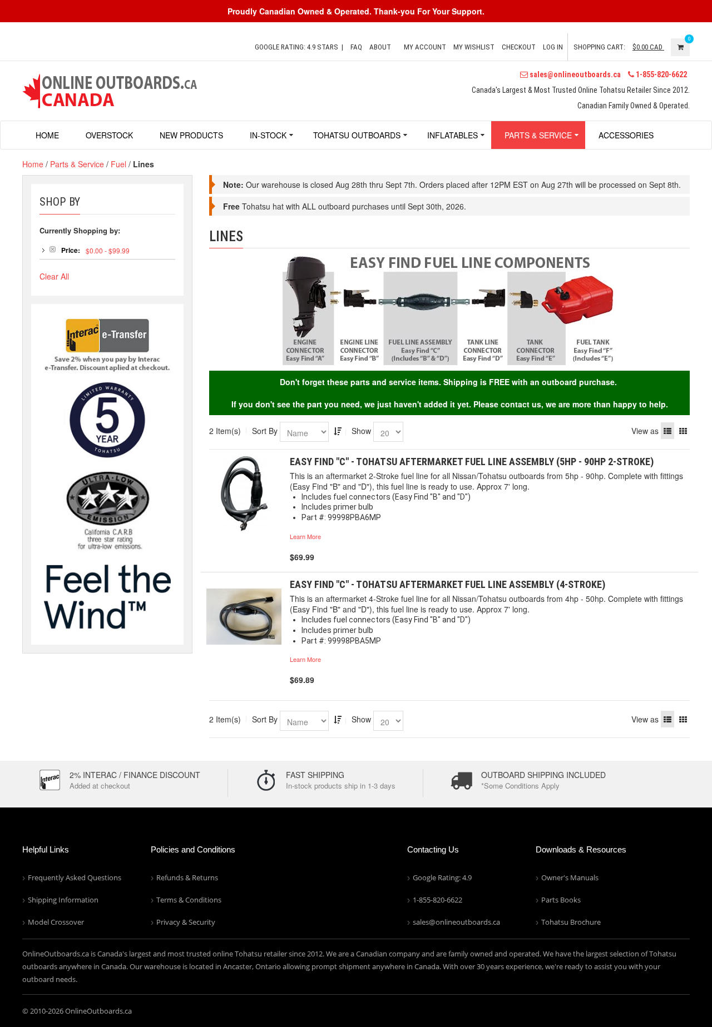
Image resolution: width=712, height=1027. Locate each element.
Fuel (118, 163)
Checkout (519, 47)
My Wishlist (474, 47)
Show (361, 430)
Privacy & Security (185, 922)
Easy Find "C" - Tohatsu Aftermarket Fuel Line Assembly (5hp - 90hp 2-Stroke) (472, 461)
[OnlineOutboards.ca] (109, 89)
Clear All (54, 276)
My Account (425, 47)
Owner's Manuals (570, 878)
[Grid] (683, 430)
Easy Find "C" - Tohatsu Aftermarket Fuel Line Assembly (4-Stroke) (447, 584)
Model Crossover (56, 922)
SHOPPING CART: (599, 47)
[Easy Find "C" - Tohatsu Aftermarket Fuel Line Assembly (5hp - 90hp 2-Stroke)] (243, 493)
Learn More (305, 536)
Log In (553, 47)
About (380, 47)
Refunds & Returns (187, 878)
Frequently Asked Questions (74, 878)
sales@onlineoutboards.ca (574, 74)
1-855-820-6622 (660, 74)
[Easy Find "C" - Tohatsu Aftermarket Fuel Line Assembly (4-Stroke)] (243, 616)
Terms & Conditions (188, 900)
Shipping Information (63, 900)
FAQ (356, 47)
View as (645, 430)
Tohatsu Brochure (571, 922)
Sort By (265, 430)
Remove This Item (53, 249)
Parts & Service (77, 163)
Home (32, 163)
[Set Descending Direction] (337, 431)
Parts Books (561, 900)
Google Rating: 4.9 (442, 878)
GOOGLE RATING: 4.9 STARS (296, 47)
